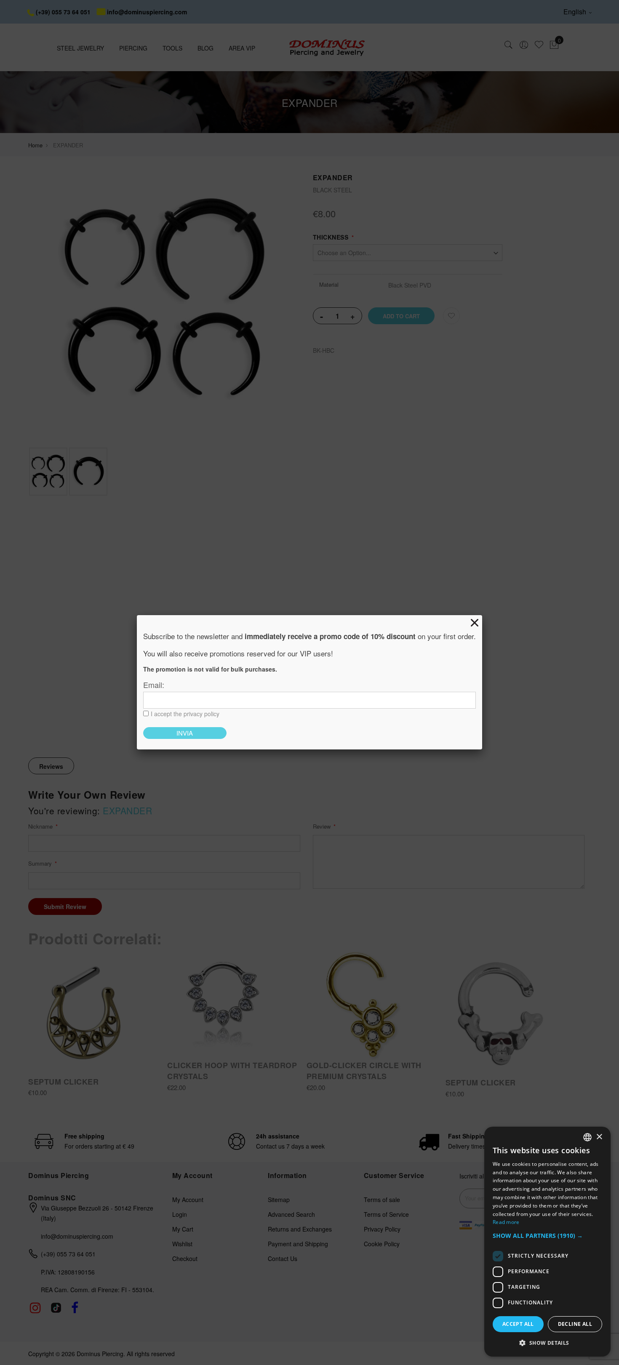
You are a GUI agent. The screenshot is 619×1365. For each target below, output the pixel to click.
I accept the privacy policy (185, 713)
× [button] (599, 1137)
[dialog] (547, 1242)
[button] (547, 1236)
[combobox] (587, 1137)
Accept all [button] (518, 1324)
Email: (153, 684)
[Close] (474, 622)
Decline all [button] (575, 1324)
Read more (506, 1222)
